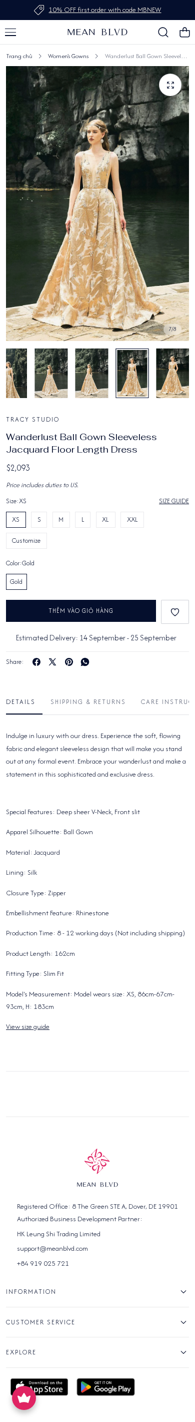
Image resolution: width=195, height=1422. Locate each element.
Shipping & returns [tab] (88, 701)
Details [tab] (21, 701)
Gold (16, 581)
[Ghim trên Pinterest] (69, 662)
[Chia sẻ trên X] (53, 662)
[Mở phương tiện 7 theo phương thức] (170, 85)
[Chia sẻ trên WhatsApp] (85, 662)
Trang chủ (19, 56)
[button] (10, 32)
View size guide (28, 1026)
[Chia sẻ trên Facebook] (37, 662)
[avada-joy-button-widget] (24, 1398)
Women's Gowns (68, 56)
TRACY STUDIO (33, 419)
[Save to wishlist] (175, 612)
